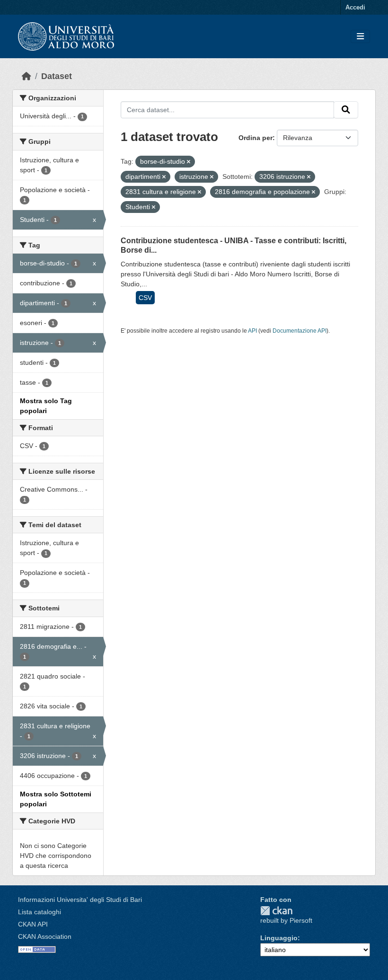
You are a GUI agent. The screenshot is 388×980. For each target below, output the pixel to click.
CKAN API (33, 924)
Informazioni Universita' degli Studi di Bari (80, 899)
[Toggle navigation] (360, 37)
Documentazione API (299, 330)
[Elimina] (188, 162)
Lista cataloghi (39, 912)
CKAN (276, 911)
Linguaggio (279, 938)
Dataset (56, 76)
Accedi (355, 7)
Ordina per (255, 137)
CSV (145, 297)
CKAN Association (44, 936)
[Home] (26, 76)
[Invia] (346, 109)
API (252, 330)
